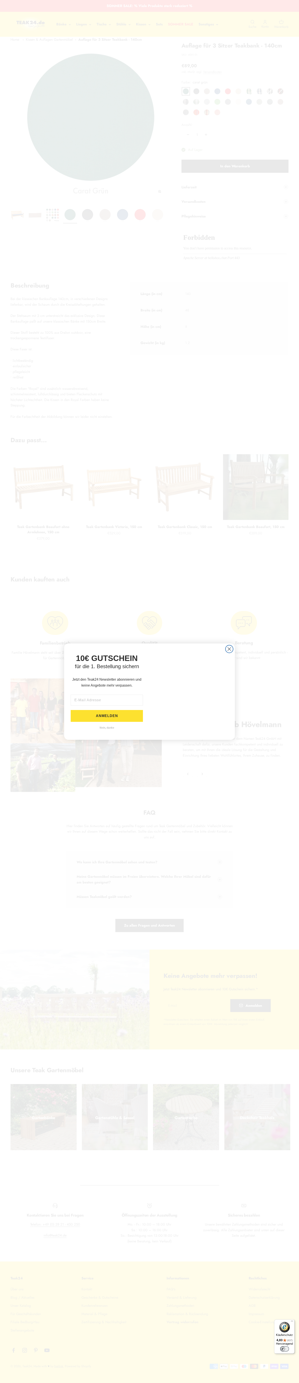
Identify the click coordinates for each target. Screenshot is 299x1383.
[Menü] (292, 1322)
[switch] (284, 1348)
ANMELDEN (107, 716)
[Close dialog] (229, 649)
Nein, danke (107, 727)
